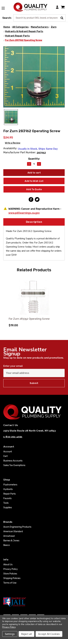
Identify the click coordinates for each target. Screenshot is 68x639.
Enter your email (13, 366)
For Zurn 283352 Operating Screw (29, 318)
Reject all (26, 634)
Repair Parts (9, 493)
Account (7, 451)
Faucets (7, 498)
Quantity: (34, 158)
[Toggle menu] (5, 6)
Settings (10, 634)
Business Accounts (12, 460)
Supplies (7, 507)
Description (34, 221)
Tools (6, 503)
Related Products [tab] (34, 270)
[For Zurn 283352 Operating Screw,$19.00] (34, 295)
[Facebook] (31, 199)
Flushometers (10, 484)
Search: (7, 17)
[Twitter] (37, 199)
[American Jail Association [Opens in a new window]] (34, 602)
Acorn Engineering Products (17, 527)
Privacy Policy (10, 569)
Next (62, 301)
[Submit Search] (63, 17)
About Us (7, 564)
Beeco (6, 545)
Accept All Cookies (49, 634)
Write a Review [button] (12, 143)
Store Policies (10, 573)
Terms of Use (9, 582)
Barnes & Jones (11, 540)
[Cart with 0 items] (63, 7)
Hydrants (8, 489)
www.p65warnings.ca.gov (24, 212)
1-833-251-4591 (12, 436)
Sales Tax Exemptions (14, 465)
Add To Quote (34, 189)
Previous (6, 301)
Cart (5, 456)
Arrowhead (9, 536)
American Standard (13, 531)
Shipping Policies (11, 578)
